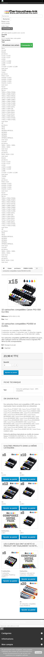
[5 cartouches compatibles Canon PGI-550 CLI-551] (11, 462)
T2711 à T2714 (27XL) (8, 114)
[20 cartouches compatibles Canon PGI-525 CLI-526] (29, 590)
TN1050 (4, 70)
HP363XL (4, 132)
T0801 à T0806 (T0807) (8, 99)
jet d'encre (5, 54)
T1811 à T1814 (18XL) (8, 110)
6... (21, 502)
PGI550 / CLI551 (6, 81)
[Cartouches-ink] (22, 10)
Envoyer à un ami (10, 345)
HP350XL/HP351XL (7, 130)
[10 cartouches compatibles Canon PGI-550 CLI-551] (29, 462)
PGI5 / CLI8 (5, 76)
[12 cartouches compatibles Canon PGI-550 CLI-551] (11, 490)
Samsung (4, 150)
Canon (3, 72)
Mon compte (7, 644)
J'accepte (38, 652)
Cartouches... (6, 531)
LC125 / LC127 (6, 57)
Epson (3, 87)
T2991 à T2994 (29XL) (8, 116)
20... (21, 602)
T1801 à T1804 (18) (7, 108)
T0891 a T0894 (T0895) (8, 101)
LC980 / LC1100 (6, 63)
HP (2, 123)
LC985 (3, 65)
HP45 (3, 127)
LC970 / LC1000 (6, 61)
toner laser (5, 68)
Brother (4, 52)
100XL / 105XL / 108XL (8, 145)
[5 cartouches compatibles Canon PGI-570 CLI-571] (11, 560)
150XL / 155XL (6, 147)
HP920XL (4, 136)
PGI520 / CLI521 (6, 77)
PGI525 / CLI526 (6, 79)
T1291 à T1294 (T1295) (8, 105)
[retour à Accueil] (4, 268)
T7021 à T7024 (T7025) (8, 119)
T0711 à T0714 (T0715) (8, 97)
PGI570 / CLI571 (6, 83)
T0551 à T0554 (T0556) (8, 92)
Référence (5, 316)
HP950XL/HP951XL (7, 138)
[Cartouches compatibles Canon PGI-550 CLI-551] (11, 519)
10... (21, 473)
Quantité (6, 362)
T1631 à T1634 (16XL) (8, 107)
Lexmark (4, 141)
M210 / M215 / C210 (8, 154)
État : (3, 319)
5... (3, 473)
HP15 (3, 129)
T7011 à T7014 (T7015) (8, 118)
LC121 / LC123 (6, 55)
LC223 (3, 59)
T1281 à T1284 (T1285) (8, 103)
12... (3, 502)
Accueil (4, 50)
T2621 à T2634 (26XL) (8, 112)
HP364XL (4, 134)
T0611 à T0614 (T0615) (8, 96)
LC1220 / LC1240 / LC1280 (9, 66)
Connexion (5, 3)
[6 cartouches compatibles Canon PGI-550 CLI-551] (29, 490)
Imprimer (7, 348)
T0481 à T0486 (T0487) (8, 94)
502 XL (4, 90)
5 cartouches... (6, 571)
